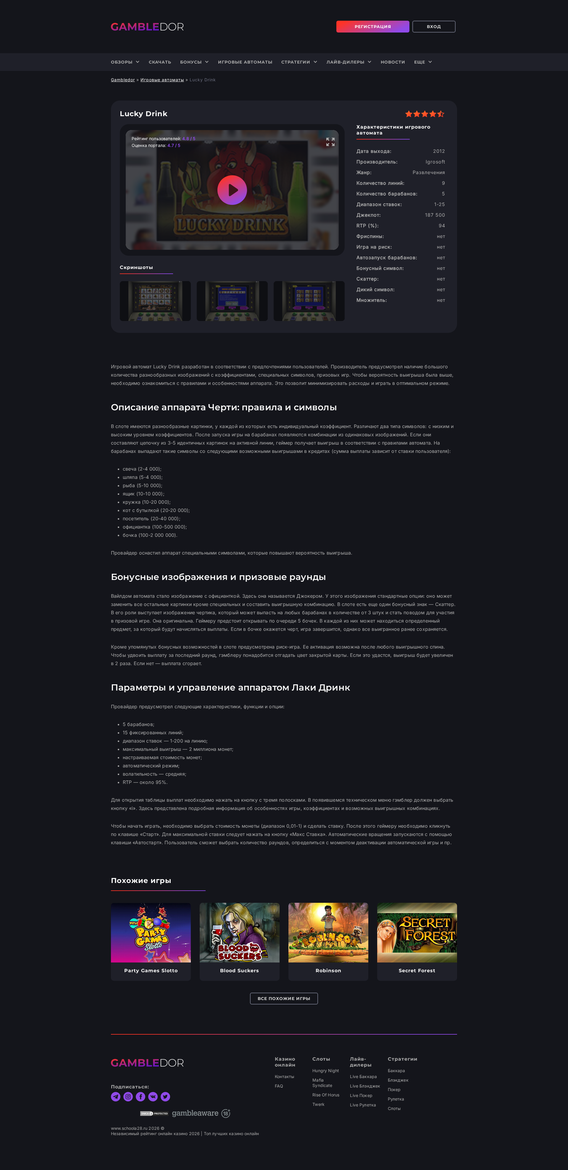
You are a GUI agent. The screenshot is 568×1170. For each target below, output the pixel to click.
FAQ (279, 1085)
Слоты (394, 1108)
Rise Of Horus (325, 1094)
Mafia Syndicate (322, 1082)
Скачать (160, 62)
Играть (151, 932)
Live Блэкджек (365, 1085)
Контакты (284, 1076)
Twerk (318, 1104)
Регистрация (373, 26)
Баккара (396, 1070)
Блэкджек (398, 1080)
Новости (393, 62)
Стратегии (295, 62)
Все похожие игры (284, 998)
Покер (394, 1089)
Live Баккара (363, 1076)
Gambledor (123, 79)
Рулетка (396, 1098)
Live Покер (361, 1095)
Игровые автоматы (245, 62)
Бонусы (191, 62)
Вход (434, 26)
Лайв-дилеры (345, 62)
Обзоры (122, 62)
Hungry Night (325, 1070)
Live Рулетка (363, 1104)
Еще (419, 62)
